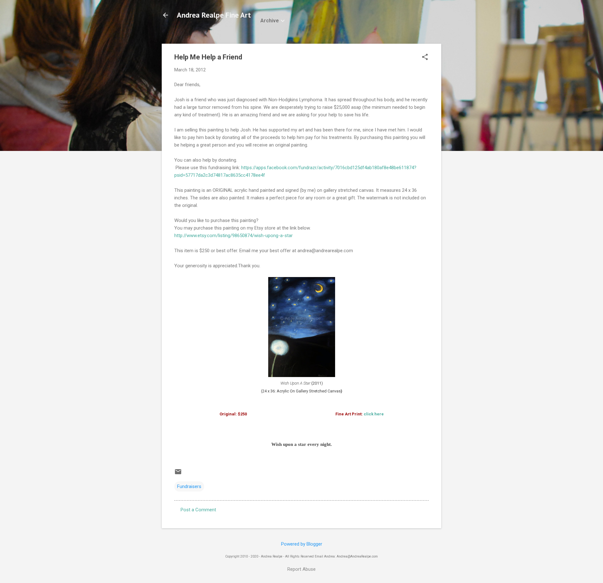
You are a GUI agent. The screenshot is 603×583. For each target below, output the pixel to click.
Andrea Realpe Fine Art (214, 15)
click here (374, 414)
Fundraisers (189, 486)
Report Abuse (301, 569)
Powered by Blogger (301, 544)
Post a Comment (198, 510)
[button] (425, 57)
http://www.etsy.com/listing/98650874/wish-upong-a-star (233, 235)
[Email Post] (178, 474)
